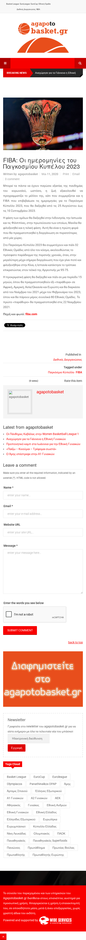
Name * (8, 487)
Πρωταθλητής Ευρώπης (48, 854)
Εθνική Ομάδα (45, 4)
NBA (38, 9)
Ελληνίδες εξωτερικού (21, 819)
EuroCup (34, 4)
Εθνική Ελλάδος (46, 812)
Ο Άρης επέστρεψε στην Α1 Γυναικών (30, 454)
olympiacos (14, 784)
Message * (11, 545)
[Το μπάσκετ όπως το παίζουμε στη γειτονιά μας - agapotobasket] (43, 36)
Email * (8, 506)
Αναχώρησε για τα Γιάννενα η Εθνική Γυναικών (36, 439)
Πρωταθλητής (16, 854)
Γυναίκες (33, 805)
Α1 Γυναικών (15, 798)
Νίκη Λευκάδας (16, 833)
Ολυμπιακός (42, 833)
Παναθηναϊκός (16, 840)
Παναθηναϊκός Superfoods (50, 840)
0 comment (12, 179)
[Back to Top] (3, 937)
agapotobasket (28, 174)
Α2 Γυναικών (39, 798)
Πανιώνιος (13, 847)
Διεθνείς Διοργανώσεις (26, 9)
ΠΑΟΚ (61, 833)
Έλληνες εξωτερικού (48, 791)
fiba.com (31, 314)
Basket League (12, 4)
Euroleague (59, 776)
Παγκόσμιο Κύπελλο (61, 372)
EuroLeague (25, 4)
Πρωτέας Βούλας (63, 847)
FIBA (79, 372)
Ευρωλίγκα (50, 819)
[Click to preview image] (43, 124)
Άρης (67, 784)
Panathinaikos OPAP (43, 784)
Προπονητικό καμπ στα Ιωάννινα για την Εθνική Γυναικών (43, 444)
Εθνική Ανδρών (57, 805)
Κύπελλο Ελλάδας (45, 826)
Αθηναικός (13, 805)
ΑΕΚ (58, 798)
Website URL (12, 524)
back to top (75, 642)
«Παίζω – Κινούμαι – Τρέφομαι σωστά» (31, 449)
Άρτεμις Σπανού (17, 791)
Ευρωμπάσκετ (16, 826)
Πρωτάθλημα (36, 847)
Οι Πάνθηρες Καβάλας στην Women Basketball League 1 (42, 434)
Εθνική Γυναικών (18, 812)
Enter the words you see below (24, 603)
